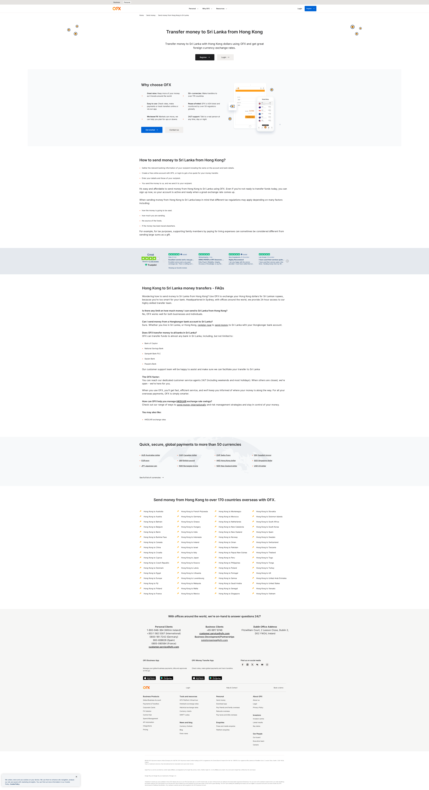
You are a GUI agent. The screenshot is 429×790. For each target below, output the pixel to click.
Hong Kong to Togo (264, 558)
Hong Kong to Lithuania (191, 573)
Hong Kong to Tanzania (266, 547)
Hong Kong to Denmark (154, 568)
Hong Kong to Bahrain (153, 522)
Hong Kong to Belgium (153, 527)
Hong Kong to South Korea (267, 527)
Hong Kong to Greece (190, 522)
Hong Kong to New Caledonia (231, 527)
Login (188, 688)
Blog (181, 730)
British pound (187, 460)
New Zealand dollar (229, 466)
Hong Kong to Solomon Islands (269, 516)
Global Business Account (152, 700)
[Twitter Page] (252, 664)
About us (256, 700)
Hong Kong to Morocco (229, 516)
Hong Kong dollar (226, 460)
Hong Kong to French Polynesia (194, 511)
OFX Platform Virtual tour (189, 700)
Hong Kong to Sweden (265, 537)
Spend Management (150, 718)
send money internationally (191, 404)
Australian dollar (150, 455)
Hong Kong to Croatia (153, 552)
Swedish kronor (262, 455)
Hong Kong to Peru (227, 558)
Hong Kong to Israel (189, 547)
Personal (127, 2)
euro (147, 460)
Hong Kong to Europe (153, 578)
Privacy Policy (258, 707)
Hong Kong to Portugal (228, 573)
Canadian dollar (188, 455)
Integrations (147, 726)
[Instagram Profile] (267, 664)
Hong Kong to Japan (190, 558)
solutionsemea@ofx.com (214, 640)
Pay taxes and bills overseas (226, 715)
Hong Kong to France (153, 593)
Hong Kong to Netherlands (230, 522)
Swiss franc (224, 455)
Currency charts (185, 711)
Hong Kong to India (189, 532)
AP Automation (148, 722)
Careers (256, 745)
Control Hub (147, 715)
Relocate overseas (223, 711)
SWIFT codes (184, 715)
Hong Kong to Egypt (152, 573)
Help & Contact (231, 688)
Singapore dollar (263, 460)
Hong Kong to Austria (153, 516)
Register (309, 8)
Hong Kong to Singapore (229, 593)
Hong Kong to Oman (227, 542)
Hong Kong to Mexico (190, 593)
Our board (256, 737)
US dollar (262, 466)
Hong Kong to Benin (152, 532)
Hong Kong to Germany (191, 516)
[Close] (76, 776)
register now (204, 325)
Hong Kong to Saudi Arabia (230, 583)
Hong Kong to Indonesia (191, 537)
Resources (220, 8)
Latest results (258, 722)
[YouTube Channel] (262, 664)
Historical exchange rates (189, 707)
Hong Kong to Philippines (229, 563)
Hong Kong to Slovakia (266, 511)
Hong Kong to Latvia (190, 568)
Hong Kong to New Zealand (230, 532)
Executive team (258, 741)
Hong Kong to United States (268, 583)
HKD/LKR (181, 401)
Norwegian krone (188, 466)
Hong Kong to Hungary (191, 527)
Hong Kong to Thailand (266, 552)
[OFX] (117, 8)
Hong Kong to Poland (228, 568)
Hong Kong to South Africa (267, 522)
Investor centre (258, 719)
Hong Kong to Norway (228, 537)
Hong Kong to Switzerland (267, 542)
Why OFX (206, 8)
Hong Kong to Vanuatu (265, 588)
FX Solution (147, 711)
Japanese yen (149, 466)
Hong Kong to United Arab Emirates (271, 578)
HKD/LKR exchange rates (155, 419)
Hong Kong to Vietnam (265, 593)
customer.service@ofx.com (164, 647)
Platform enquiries (222, 730)
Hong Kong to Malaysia (191, 583)
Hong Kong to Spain (264, 532)
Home (141, 15)
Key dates (256, 726)
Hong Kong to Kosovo (190, 563)
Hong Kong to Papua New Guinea (233, 552)
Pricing (145, 729)
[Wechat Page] (257, 664)
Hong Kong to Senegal (228, 588)
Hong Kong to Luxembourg (192, 578)
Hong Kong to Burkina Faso (155, 537)
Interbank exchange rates (189, 704)
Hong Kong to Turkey (265, 568)
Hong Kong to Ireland (190, 542)
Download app (221, 704)
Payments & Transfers (151, 704)
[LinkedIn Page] (247, 664)
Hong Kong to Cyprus (153, 558)
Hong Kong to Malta (189, 588)
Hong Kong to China (152, 547)
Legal (255, 704)
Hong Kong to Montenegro (230, 511)
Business (117, 2)
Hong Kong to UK (263, 573)
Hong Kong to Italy (189, 552)
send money (221, 325)
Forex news (184, 733)
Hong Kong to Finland (153, 588)
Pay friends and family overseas (228, 707)
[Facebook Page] (242, 664)
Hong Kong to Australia (153, 511)
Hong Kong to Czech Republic (156, 563)
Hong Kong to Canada (153, 542)
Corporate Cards (149, 707)
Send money (151, 15)
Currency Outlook (186, 726)
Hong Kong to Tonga (265, 563)
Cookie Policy (15, 784)
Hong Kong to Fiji (151, 583)
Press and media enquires (225, 726)
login (179, 173)
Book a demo (278, 688)
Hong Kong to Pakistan (228, 547)
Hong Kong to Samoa (228, 578)
